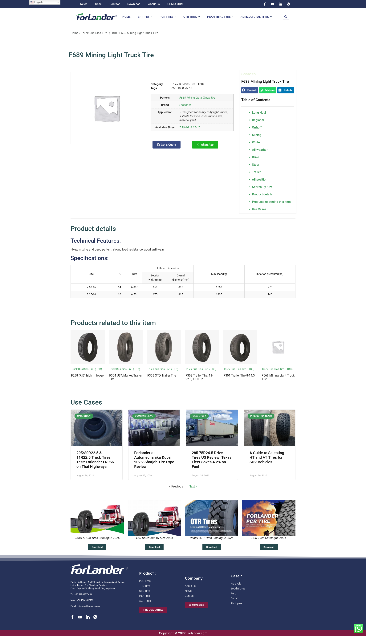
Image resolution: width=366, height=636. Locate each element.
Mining (256, 135)
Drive (255, 157)
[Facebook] (264, 4)
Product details (262, 194)
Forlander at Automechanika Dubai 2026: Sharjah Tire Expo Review (154, 459)
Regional (258, 120)
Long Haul (259, 112)
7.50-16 (176, 88)
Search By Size (262, 187)
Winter (256, 142)
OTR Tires (190, 16)
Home (126, 16)
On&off (257, 127)
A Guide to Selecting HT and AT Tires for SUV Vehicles (267, 457)
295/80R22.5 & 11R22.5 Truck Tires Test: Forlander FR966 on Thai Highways (95, 459)
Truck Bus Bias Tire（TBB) (99, 33)
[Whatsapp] (288, 4)
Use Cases (259, 209)
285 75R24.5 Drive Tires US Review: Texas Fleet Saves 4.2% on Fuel (211, 459)
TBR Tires (142, 16)
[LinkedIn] (280, 4)
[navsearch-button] (286, 17)
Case (98, 4)
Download (133, 4)
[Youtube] (272, 4)
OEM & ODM (175, 4)
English (38, 2)
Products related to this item (271, 202)
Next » (193, 486)
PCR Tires (166, 16)
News (83, 4)
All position (259, 179)
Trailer (256, 172)
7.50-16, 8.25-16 (189, 127)
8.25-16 (187, 88)
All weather (260, 150)
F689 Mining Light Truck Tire (197, 97)
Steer (255, 164)
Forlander (185, 104)
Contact (114, 4)
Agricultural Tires (255, 16)
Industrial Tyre (218, 16)
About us (154, 4)
